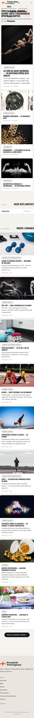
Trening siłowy (4, 693)
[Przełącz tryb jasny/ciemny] (31, 2)
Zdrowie (2, 699)
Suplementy (3, 690)
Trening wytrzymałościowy (17, 11)
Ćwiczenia (11, 20)
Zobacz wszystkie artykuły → (17, 635)
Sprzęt (9, 16)
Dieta (9, 6)
